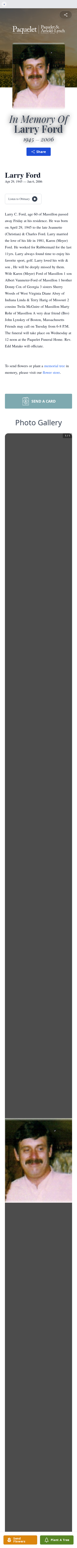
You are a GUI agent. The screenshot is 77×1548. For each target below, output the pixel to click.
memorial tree (54, 365)
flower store (51, 372)
